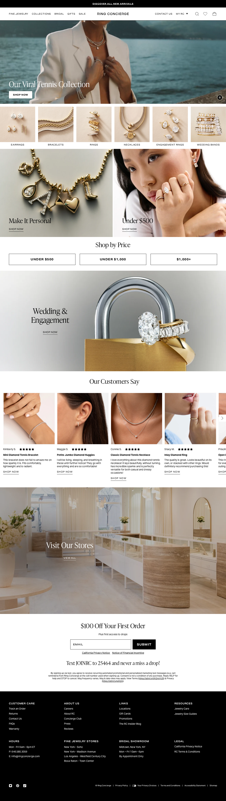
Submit (144, 644)
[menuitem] (30, 708)
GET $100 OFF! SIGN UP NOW (113, 3)
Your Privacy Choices (146, 785)
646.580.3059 (19, 751)
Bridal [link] (59, 13)
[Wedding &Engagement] (113, 321)
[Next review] (222, 418)
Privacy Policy (121, 785)
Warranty (14, 728)
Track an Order (17, 708)
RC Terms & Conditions (187, 751)
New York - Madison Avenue (80, 751)
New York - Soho (73, 747)
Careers (68, 708)
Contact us (163, 14)
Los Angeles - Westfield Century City (85, 756)
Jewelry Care (181, 708)
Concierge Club (73, 718)
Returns (13, 713)
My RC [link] (180, 13)
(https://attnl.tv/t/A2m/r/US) (151, 678)
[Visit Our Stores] (113, 550)
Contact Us (15, 718)
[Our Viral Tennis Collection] (113, 62)
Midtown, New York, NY (132, 747)
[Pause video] (219, 97)
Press (67, 723)
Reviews (68, 728)
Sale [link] (82, 13)
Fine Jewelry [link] (18, 13)
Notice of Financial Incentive (128, 652)
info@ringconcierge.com (25, 756)
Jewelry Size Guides (185, 713)
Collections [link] (41, 13)
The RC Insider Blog (130, 723)
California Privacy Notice (96, 652)
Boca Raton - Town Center (79, 760)
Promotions (125, 718)
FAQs (12, 723)
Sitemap (213, 785)
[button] (197, 14)
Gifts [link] (71, 13)
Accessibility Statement (195, 785)
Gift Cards (125, 713)
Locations (124, 708)
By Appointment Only (131, 756)
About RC (69, 713)
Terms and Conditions (170, 785)
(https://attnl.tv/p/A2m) (112, 681)
